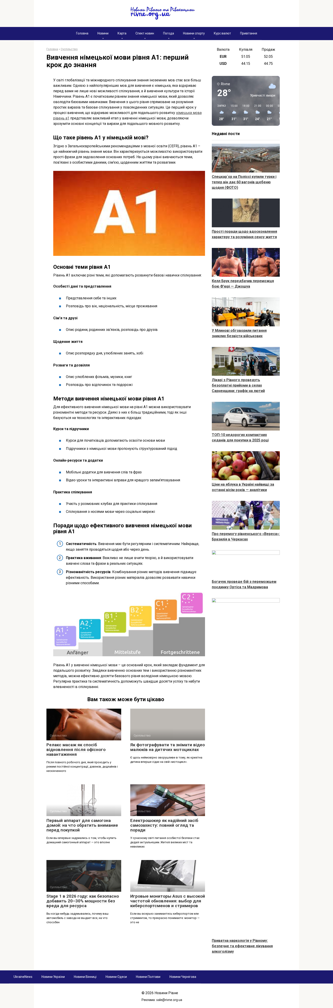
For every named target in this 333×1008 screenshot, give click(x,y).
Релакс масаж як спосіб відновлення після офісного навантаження (76, 749)
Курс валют (222, 33)
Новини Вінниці (85, 977)
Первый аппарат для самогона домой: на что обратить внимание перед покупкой (82, 825)
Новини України (53, 977)
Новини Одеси (116, 977)
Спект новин (144, 33)
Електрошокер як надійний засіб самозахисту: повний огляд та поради (164, 825)
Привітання (248, 33)
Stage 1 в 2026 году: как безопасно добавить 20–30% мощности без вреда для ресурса (82, 901)
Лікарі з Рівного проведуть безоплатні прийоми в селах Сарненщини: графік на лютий (238, 385)
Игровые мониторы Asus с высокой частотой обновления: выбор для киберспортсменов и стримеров (167, 901)
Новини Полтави (148, 977)
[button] (220, 112)
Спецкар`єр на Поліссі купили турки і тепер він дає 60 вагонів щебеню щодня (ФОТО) (244, 182)
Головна (82, 33)
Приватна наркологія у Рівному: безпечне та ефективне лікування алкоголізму (242, 946)
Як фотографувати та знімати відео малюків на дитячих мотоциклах (167, 747)
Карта (122, 33)
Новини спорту (194, 33)
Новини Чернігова (182, 977)
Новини (103, 33)
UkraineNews (23, 977)
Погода (168, 33)
